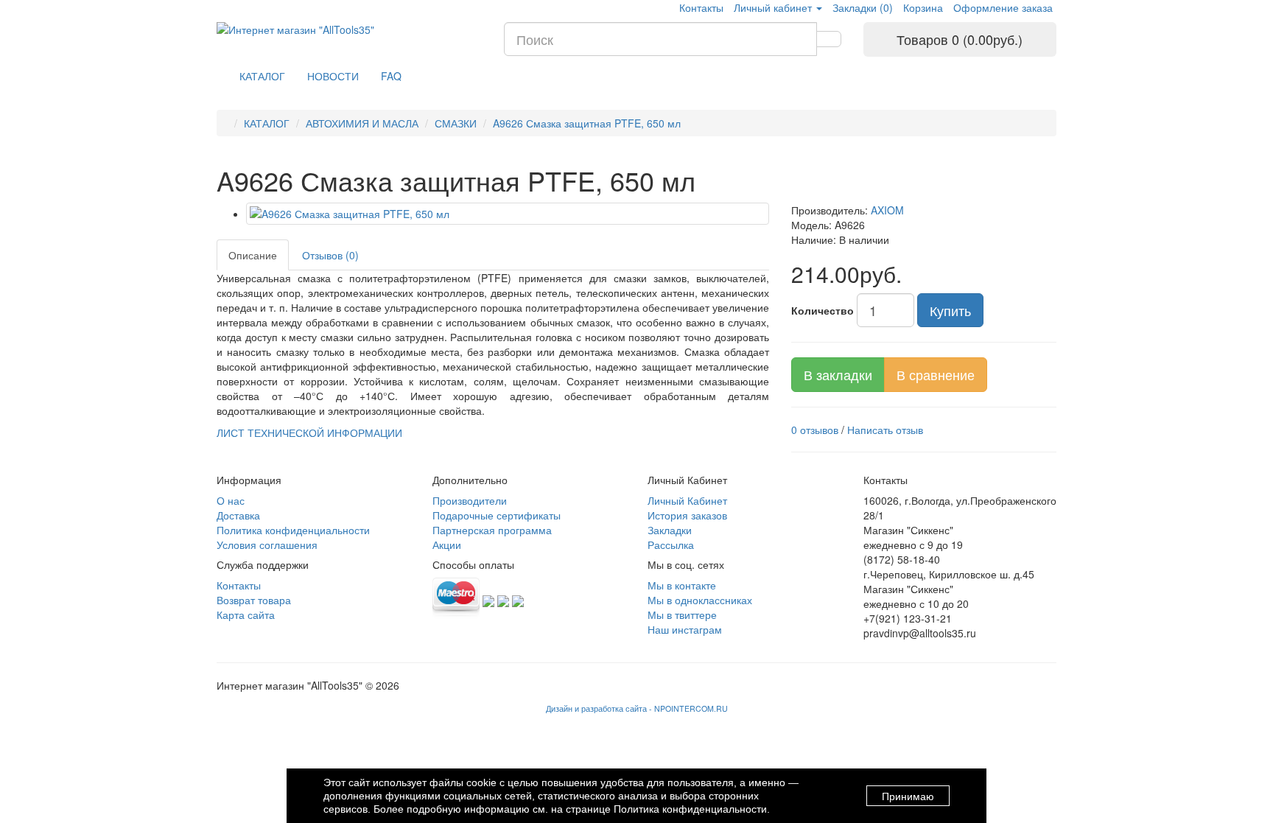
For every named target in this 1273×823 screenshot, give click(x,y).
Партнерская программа (492, 529)
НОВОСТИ (333, 76)
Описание (252, 255)
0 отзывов (814, 429)
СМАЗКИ (456, 123)
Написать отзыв (885, 429)
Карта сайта (246, 614)
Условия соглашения (267, 544)
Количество (822, 310)
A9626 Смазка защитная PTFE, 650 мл (587, 123)
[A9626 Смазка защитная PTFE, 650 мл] (507, 214)
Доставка (238, 515)
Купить (950, 310)
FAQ (391, 76)
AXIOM (887, 210)
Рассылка (671, 544)
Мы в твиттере (682, 614)
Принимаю (908, 796)
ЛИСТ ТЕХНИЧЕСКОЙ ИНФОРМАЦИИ (309, 432)
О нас (231, 500)
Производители (469, 500)
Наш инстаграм (685, 629)
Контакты (701, 7)
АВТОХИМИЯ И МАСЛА (362, 123)
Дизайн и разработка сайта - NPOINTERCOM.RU (637, 708)
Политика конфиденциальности (293, 529)
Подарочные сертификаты (496, 515)
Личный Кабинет (687, 500)
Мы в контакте (682, 585)
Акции (446, 544)
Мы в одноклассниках (700, 599)
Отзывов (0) (330, 255)
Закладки (670, 529)
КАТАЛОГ (262, 76)
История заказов (687, 515)
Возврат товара (254, 599)
